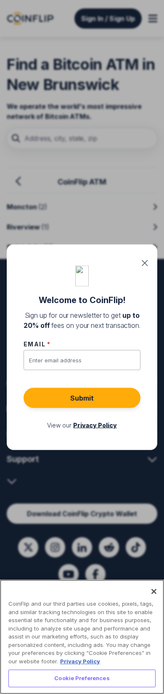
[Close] (154, 591)
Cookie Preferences (81, 678)
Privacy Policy (80, 661)
